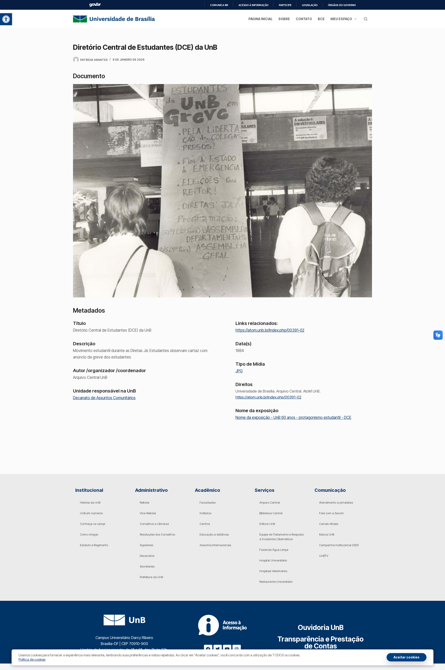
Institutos (205, 513)
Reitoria (144, 502)
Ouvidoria (320, 627)
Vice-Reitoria (148, 513)
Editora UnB (267, 524)
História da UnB (90, 502)
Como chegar (89, 534)
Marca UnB (326, 534)
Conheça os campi (92, 524)
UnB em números (91, 513)
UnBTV (323, 556)
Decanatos (147, 556)
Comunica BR (219, 5)
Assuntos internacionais (215, 545)
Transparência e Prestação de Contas (320, 642)
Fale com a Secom (331, 513)
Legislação (310, 5)
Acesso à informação (253, 5)
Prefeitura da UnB (151, 577)
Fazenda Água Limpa (273, 550)
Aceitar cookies (407, 657)
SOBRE (284, 19)
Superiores (146, 545)
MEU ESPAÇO (341, 19)
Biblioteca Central (271, 513)
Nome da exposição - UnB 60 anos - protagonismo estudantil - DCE (293, 417)
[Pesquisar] (365, 19)
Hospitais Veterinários (273, 571)
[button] (6, 19)
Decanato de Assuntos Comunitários (104, 398)
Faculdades (208, 502)
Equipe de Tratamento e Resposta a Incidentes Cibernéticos (281, 537)
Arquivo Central (269, 502)
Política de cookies (32, 659)
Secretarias (147, 566)
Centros (205, 524)
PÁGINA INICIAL (260, 19)
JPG (239, 371)
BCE (321, 19)
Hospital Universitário (273, 560)
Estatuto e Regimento (94, 545)
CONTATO (304, 19)
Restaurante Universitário (275, 581)
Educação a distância (214, 534)
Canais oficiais (328, 524)
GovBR (95, 5)
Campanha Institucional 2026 (339, 545)
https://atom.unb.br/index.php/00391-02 (269, 330)
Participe (285, 5)
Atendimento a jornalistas (336, 502)
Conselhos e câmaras (154, 524)
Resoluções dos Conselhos (157, 534)
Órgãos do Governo (342, 5)
